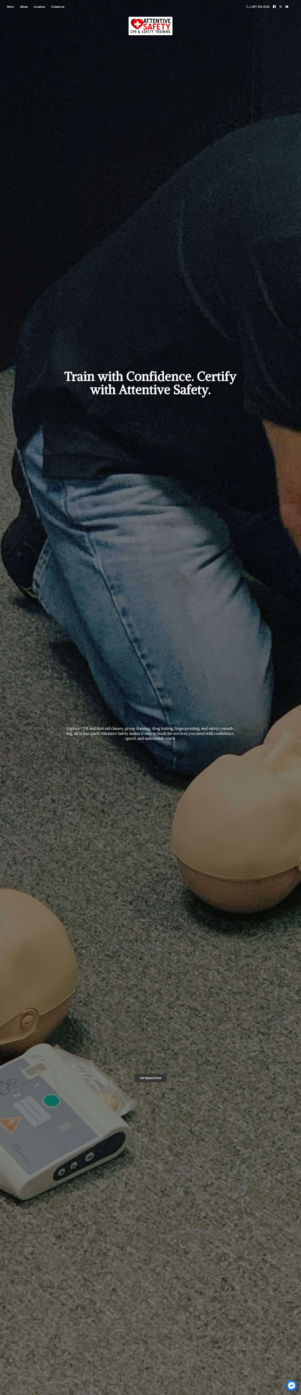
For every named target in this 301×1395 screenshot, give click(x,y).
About (24, 6)
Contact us (57, 6)
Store (10, 6)
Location (39, 6)
